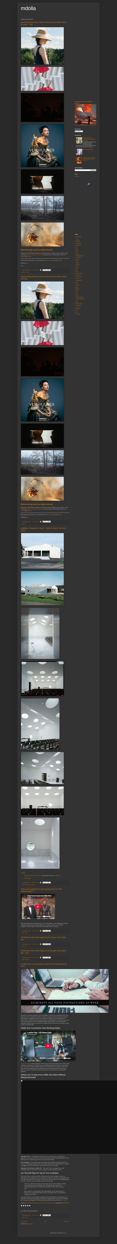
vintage (77, 308)
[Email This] (43, 270)
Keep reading (27, 878)
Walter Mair (57, 875)
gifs (77, 269)
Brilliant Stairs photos (88, 149)
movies (26, 932)
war (77, 310)
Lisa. (27, 263)
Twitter (47, 260)
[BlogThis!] (45, 270)
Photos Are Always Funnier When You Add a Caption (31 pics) (89, 159)
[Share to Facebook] (48, 270)
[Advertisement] (80, 29)
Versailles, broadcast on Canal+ (34, 254)
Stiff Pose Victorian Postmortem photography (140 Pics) (89, 139)
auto (77, 250)
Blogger (65, 1233)
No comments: (35, 269)
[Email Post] (40, 269)
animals (78, 241)
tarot (77, 294)
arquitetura (32, 884)
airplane (78, 240)
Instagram (52, 260)
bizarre (77, 254)
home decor (79, 276)
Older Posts (66, 1221)
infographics (79, 280)
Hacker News (79, 273)
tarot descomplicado (79, 296)
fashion (77, 264)
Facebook (59, 260)
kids (77, 282)
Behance (29, 256)
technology (78, 305)
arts (77, 248)
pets (77, 287)
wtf (76, 312)
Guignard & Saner (28, 875)
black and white (79, 255)
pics (77, 290)
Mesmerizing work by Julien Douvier (37, 250)
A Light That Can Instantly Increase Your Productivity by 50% (40, 1203)
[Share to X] (47, 270)
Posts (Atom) (30, 1223)
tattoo (77, 302)
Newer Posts (24, 1221)
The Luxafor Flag (25, 1063)
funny (77, 266)
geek (77, 268)
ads (77, 238)
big (77, 252)
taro (77, 292)
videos (77, 307)
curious (26, 1217)
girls (77, 271)
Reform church (37, 875)
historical (78, 275)
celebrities (78, 257)
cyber (77, 261)
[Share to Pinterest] (50, 270)
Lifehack (67, 1203)
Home (45, 1221)
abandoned (78, 236)
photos (77, 289)
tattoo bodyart (79, 303)
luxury (77, 283)
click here (63, 1200)
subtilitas (23, 872)
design (27, 272)
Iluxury (77, 278)
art (25, 272)
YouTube (78, 314)
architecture (27, 884)
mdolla (28, 8)
